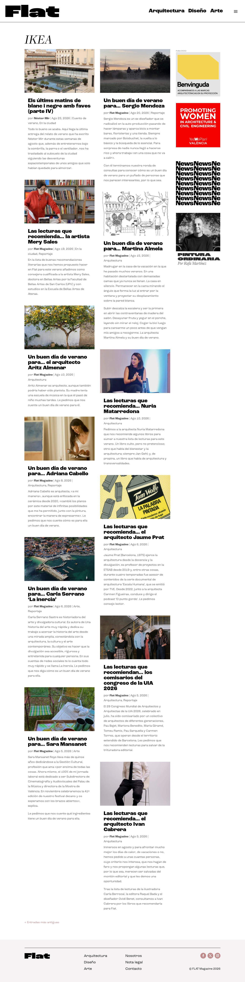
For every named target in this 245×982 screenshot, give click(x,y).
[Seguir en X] (210, 956)
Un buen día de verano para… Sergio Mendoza (134, 103)
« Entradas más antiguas (42, 922)
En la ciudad (47, 123)
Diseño (197, 12)
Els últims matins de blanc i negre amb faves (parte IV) (59, 106)
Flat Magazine (43, 249)
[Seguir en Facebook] (203, 956)
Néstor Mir (42, 118)
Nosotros (133, 956)
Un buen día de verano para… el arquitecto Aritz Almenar (57, 362)
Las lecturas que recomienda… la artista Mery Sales (58, 237)
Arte (216, 12)
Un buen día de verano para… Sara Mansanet (57, 741)
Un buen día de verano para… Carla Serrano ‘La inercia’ (57, 594)
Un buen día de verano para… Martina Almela (133, 246)
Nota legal (134, 962)
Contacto (133, 969)
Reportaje (46, 254)
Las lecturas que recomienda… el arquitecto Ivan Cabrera (125, 822)
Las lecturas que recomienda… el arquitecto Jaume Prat (134, 532)
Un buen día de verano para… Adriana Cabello (58, 471)
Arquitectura (166, 12)
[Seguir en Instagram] (217, 956)
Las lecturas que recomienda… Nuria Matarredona (130, 406)
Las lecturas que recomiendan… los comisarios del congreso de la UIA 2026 (128, 678)
